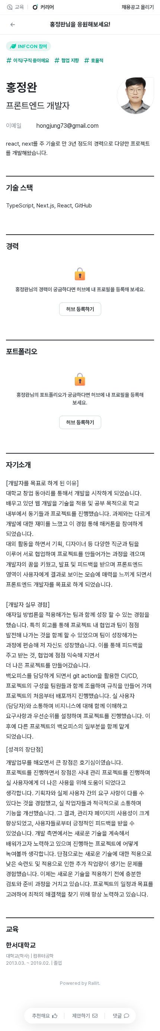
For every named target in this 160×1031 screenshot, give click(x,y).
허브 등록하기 (80, 309)
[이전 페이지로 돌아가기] (12, 24)
